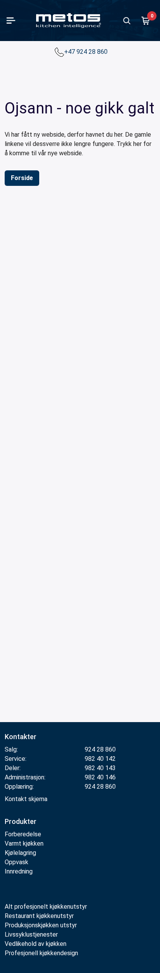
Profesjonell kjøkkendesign (41, 953)
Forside (22, 178)
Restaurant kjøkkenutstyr (39, 916)
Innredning (19, 871)
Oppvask (16, 862)
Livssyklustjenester (31, 934)
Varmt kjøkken (24, 843)
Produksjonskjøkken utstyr (41, 925)
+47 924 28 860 (86, 51)
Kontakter (21, 737)
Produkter (21, 821)
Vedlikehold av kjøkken (35, 943)
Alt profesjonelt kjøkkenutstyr (46, 906)
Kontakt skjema (26, 799)
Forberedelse (23, 834)
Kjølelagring (20, 852)
